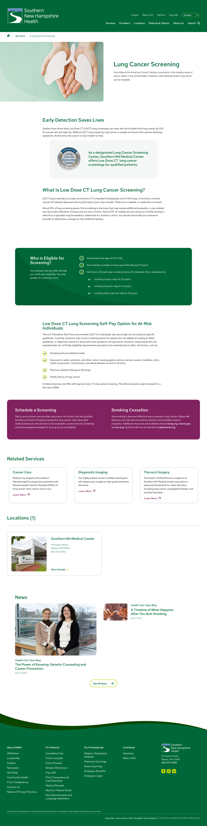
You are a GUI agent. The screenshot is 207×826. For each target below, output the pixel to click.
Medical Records (55, 785)
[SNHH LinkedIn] (174, 771)
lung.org (172, 423)
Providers (124, 23)
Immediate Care (54, 753)
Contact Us (13, 787)
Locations (139, 23)
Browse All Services (56, 767)
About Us (178, 23)
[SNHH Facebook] (163, 771)
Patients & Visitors (159, 23)
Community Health (17, 777)
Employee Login (93, 775)
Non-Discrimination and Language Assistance (59, 796)
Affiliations (13, 753)
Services (110, 23)
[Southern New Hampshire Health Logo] (176, 751)
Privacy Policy (109, 818)
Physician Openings (95, 761)
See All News (100, 683)
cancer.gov (185, 423)
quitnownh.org (167, 427)
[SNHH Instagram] (169, 771)
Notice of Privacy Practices (22, 791)
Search (192, 23)
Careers (11, 763)
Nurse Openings (93, 766)
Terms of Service (121, 818)
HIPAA (131, 818)
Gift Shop (12, 772)
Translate (187, 15)
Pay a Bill (51, 772)
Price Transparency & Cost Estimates (57, 779)
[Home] (11, 36)
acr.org (120, 427)
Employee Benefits (95, 771)
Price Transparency (17, 782)
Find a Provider (54, 763)
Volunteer (128, 753)
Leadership (13, 758)
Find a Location (54, 758)
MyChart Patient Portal (58, 790)
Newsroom (13, 767)
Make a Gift (129, 758)
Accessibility (138, 818)
